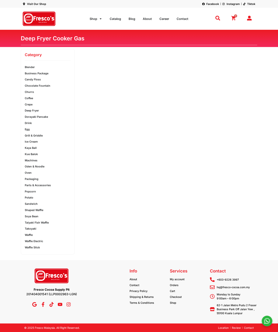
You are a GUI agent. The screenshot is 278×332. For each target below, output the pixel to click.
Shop (93, 19)
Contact (182, 19)
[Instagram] (68, 304)
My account (177, 279)
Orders (174, 285)
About (147, 19)
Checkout (176, 296)
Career (164, 19)
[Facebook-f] (43, 304)
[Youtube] (60, 304)
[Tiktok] (51, 304)
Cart (172, 291)
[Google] (34, 304)
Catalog (115, 19)
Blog (132, 19)
